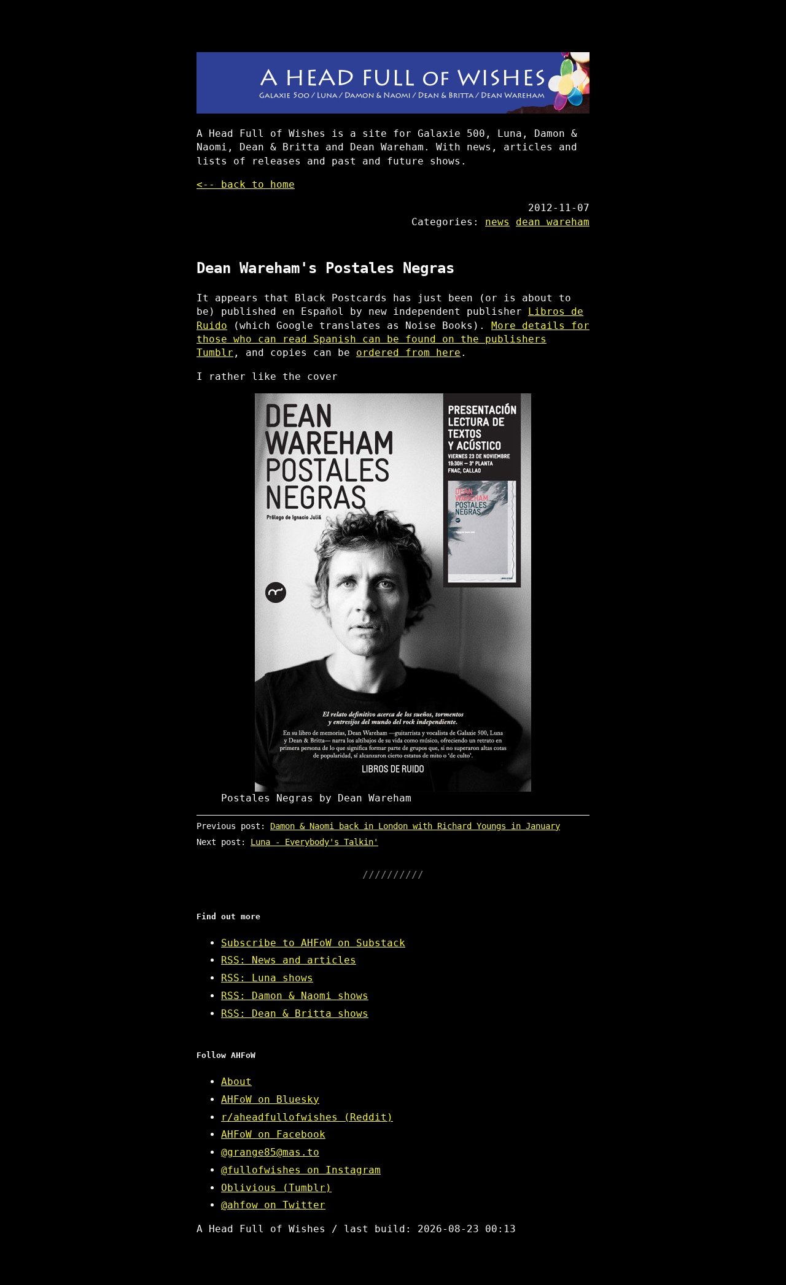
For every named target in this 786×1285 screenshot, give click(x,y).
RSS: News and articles (288, 960)
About (236, 1081)
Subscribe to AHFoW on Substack (313, 943)
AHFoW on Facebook (273, 1134)
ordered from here (408, 352)
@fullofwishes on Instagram (301, 1170)
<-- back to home (245, 184)
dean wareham (553, 222)
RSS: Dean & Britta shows (294, 1013)
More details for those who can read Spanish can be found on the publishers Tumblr (393, 339)
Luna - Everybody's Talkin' (314, 842)
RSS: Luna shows (267, 978)
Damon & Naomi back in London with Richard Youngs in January (415, 826)
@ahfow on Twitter (273, 1205)
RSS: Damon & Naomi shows (294, 995)
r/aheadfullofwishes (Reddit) (307, 1117)
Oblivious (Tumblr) (276, 1188)
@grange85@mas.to (270, 1152)
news (497, 222)
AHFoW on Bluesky (270, 1099)
